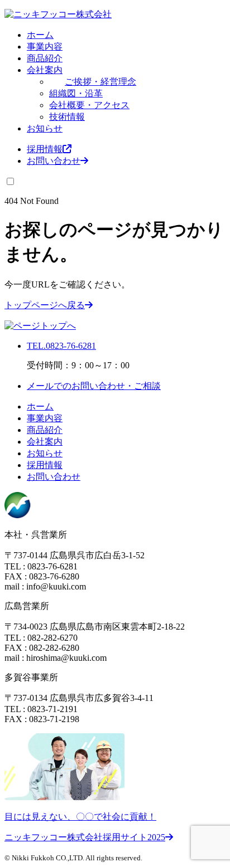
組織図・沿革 (76, 93)
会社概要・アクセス (89, 105)
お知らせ (45, 128)
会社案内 (45, 70)
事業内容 (45, 46)
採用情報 (45, 149)
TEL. (61, 345)
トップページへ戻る (44, 305)
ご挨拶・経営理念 (100, 81)
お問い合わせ (53, 160)
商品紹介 (45, 58)
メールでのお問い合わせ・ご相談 (94, 386)
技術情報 (67, 116)
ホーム (40, 35)
